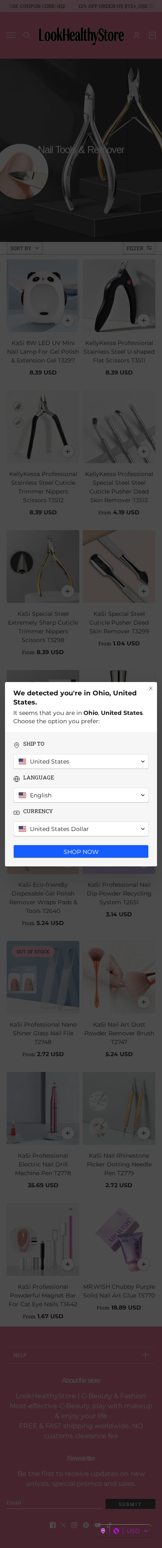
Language (38, 777)
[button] (124, 1531)
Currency (38, 811)
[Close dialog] (150, 688)
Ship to (33, 743)
